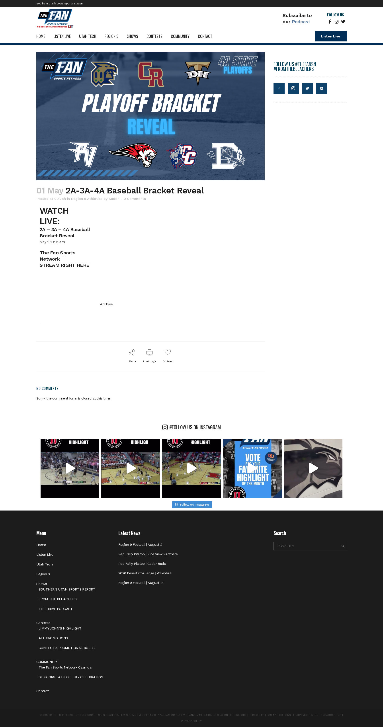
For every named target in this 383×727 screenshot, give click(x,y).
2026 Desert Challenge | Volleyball (145, 573)
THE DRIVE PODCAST (56, 609)
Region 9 (43, 574)
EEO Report (238, 715)
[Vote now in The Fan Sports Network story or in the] (252, 468)
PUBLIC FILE (256, 715)
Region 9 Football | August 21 (141, 544)
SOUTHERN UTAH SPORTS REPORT (67, 589)
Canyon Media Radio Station (208, 715)
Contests (43, 623)
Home (41, 545)
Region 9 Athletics (86, 199)
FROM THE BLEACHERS (57, 599)
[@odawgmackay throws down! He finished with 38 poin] (70, 468)
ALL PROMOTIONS (53, 638)
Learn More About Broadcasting (317, 715)
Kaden (114, 199)
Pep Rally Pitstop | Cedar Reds (142, 563)
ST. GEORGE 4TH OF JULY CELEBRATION (71, 677)
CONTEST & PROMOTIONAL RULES (67, 648)
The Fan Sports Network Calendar (66, 667)
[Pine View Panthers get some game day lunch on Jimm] (313, 468)
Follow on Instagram (194, 504)
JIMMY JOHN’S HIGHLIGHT (60, 628)
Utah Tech (44, 564)
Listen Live (330, 36)
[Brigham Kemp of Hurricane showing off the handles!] (191, 468)
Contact (42, 691)
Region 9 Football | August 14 (141, 583)
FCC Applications (279, 715)
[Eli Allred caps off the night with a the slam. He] (130, 468)
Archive (106, 304)
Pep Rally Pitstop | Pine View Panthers (148, 554)
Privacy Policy (191, 721)
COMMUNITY (46, 662)
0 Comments (135, 199)
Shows (41, 584)
